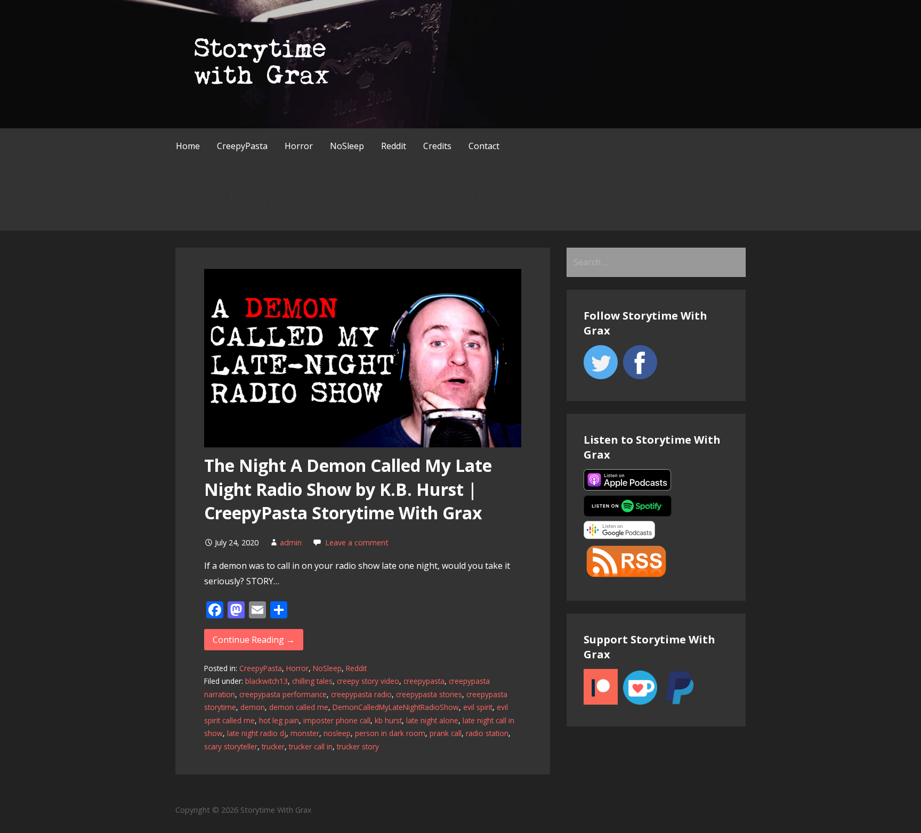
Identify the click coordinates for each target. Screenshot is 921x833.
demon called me (298, 707)
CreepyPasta (242, 146)
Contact (483, 146)
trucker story (358, 746)
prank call (446, 733)
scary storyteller (230, 746)
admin (291, 542)
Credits (437, 146)
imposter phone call (336, 720)
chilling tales (312, 681)
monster (304, 733)
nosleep (337, 733)
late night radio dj (256, 733)
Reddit (393, 146)
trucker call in (311, 746)
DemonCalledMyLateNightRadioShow (396, 707)
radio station (487, 733)
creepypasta (424, 681)
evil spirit (477, 707)
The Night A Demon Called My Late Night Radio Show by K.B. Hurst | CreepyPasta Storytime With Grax (348, 489)
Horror (299, 146)
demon (252, 707)
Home (188, 146)
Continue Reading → (254, 640)
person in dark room (390, 733)
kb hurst (388, 720)
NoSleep (347, 146)
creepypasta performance (283, 694)
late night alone (432, 720)
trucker (273, 746)
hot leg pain (279, 720)
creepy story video (368, 681)
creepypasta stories (429, 694)
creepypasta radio (361, 694)
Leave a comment (357, 542)
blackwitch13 (266, 681)
